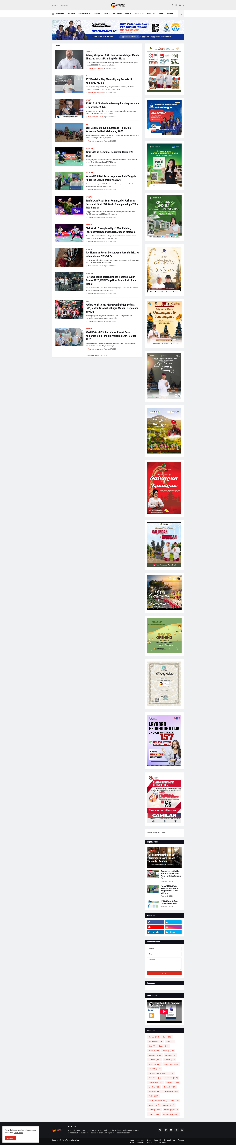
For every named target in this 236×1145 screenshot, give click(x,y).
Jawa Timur (155, 1078)
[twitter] (176, 5)
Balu (152, 1046)
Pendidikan (171, 1091)
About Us (55, 5)
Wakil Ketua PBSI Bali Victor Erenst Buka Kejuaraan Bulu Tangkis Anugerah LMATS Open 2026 (111, 336)
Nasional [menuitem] (71, 14)
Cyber (149, 1140)
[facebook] (172, 5)
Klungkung (172, 1082)
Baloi (169, 1041)
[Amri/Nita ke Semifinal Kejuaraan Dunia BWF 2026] (69, 156)
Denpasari (170, 1055)
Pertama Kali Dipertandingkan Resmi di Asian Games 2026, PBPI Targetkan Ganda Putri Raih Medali (111, 280)
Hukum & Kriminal (157, 1073)
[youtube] (180, 5)
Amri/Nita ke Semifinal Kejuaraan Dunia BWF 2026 (110, 154)
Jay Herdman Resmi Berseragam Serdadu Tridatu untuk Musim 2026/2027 (112, 254)
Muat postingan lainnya (97, 355)
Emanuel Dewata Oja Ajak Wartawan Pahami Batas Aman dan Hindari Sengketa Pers (171, 874)
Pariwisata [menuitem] (117, 14)
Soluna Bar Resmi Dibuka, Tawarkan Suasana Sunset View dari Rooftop (162, 858)
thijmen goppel (171, 1110)
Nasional (170, 1087)
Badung (154, 1037)
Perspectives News (73, 1140)
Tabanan (168, 1105)
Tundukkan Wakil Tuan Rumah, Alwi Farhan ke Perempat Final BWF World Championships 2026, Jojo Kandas (112, 204)
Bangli (163, 1046)
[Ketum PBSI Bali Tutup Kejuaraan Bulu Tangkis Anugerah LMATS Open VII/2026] (69, 181)
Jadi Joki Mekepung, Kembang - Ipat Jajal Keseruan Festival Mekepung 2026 (108, 129)
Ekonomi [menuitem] (97, 14)
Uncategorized (170, 1114)
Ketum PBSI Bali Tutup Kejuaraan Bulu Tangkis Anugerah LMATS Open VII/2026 (111, 178)
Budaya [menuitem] (170, 14)
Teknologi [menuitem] (151, 14)
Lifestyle (154, 1087)
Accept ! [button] (10, 1138)
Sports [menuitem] (107, 14)
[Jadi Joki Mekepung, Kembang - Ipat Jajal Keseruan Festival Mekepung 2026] (69, 132)
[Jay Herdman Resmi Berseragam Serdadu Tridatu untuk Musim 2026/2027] (69, 257)
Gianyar (169, 1060)
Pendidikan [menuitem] (139, 14)
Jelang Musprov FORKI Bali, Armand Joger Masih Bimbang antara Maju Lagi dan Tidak (112, 57)
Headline (155, 1069)
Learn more (18, 1133)
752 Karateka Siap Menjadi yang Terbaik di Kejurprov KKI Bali (109, 81)
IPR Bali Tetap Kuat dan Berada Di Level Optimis (169, 902)
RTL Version (163, 1143)
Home (132, 1143)
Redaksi (181, 1140)
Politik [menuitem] (128, 14)
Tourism (154, 1114)
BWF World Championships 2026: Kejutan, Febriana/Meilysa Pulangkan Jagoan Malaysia (110, 230)
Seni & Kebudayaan (158, 1101)
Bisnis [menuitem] (161, 14)
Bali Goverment (155, 1041)
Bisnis (154, 1050)
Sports (154, 1105)
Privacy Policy (169, 1140)
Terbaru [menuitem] (59, 14)
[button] (54, 13)
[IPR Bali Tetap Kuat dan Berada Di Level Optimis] (153, 904)
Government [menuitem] (84, 14)
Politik (153, 1096)
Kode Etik (157, 1140)
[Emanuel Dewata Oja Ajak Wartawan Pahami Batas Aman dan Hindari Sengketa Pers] (153, 874)
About (132, 1140)
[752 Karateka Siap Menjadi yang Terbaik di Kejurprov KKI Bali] (69, 84)
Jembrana (171, 1078)
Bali (167, 1037)
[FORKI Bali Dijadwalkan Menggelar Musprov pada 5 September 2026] (69, 108)
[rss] (183, 5)
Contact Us (64, 5)
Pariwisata (155, 1091)
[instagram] (173, 927)
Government (171, 1064)
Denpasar (155, 1055)
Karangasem (155, 1082)
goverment (154, 1064)
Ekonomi (155, 1060)
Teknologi (154, 1110)
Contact (140, 1140)
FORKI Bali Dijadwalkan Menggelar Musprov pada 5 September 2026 (112, 105)
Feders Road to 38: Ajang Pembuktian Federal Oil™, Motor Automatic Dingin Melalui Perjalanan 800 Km (112, 308)
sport (175, 1101)
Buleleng (168, 1050)
